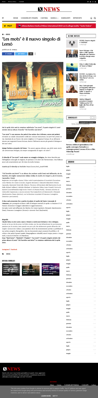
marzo (68, 181)
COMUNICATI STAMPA (29, 18)
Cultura (93, 385)
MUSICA (54, 18)
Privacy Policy (12, 1)
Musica (8, 34)
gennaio (68, 189)
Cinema (59, 385)
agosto (68, 207)
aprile (67, 177)
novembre (69, 196)
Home (4, 1)
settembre (69, 204)
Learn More (46, 396)
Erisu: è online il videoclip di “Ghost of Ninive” (88, 65)
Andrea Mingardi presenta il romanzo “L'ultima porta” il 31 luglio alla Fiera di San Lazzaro (87, 103)
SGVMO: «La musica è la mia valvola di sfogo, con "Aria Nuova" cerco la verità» (88, 77)
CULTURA (44, 18)
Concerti (85, 385)
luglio (67, 166)
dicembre (69, 192)
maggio (68, 174)
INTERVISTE (77, 18)
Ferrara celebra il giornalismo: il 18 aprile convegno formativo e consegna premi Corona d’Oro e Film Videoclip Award (80, 148)
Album (52, 385)
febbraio (68, 185)
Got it (55, 396)
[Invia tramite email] (30, 53)
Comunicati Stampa (71, 385)
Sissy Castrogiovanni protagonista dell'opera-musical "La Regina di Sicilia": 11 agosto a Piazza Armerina (88, 89)
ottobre (68, 200)
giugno (68, 170)
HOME (15, 18)
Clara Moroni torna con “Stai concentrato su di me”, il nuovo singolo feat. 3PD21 (51, 26)
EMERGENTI (65, 18)
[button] (91, 18)
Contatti (21, 1)
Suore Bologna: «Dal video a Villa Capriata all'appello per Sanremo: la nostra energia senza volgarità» (87, 54)
